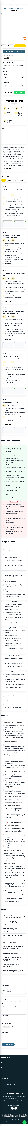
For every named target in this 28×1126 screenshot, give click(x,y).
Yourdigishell (21, 1121)
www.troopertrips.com (14, 1105)
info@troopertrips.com (8, 1101)
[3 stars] (12, 1002)
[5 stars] (4, 1002)
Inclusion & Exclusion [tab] (20, 45)
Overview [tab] (3, 45)
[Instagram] (12, 1108)
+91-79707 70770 (21, 1101)
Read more (8, 168)
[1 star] (20, 1002)
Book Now (9, 92)
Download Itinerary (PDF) (15, 51)
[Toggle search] (25, 2)
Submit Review (9, 1044)
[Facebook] (15, 1108)
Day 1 (3, 180)
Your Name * (5, 1010)
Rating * (4, 999)
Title (3, 1003)
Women (6, 82)
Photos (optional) (7, 1023)
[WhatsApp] (24, 1122)
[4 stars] (8, 1002)
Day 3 (15, 180)
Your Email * (5, 1015)
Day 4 (21, 180)
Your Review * (5, 1032)
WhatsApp (20, 92)
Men (5, 74)
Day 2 (9, 180)
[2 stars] (16, 1002)
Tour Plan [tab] (10, 45)
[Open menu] (2, 2)
